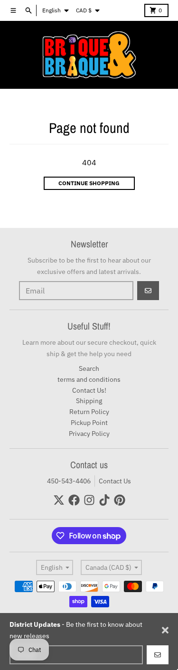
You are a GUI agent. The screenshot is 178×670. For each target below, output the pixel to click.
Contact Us (115, 481)
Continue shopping (89, 183)
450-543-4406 (69, 481)
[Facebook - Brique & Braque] (74, 500)
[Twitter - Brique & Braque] (59, 500)
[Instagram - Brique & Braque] (89, 500)
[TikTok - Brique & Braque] (104, 500)
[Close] (165, 630)
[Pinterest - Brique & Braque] (119, 500)
